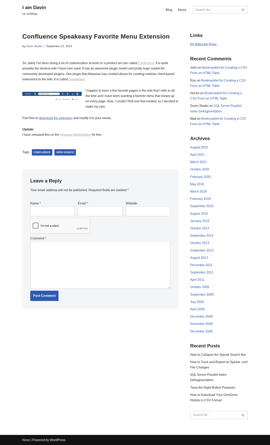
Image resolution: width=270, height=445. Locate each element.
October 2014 (199, 228)
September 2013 (201, 250)
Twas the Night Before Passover (212, 387)
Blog (169, 9)
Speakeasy (76, 79)
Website (131, 203)
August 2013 (199, 257)
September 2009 (201, 294)
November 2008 (201, 323)
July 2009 (197, 302)
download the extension (55, 118)
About (182, 9)
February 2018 (200, 198)
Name (35, 203)
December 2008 (201, 316)
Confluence (146, 63)
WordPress (57, 440)
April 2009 (197, 309)
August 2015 (199, 213)
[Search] (243, 10)
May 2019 (197, 184)
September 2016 (201, 206)
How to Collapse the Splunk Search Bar (218, 354)
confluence (42, 152)
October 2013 (199, 243)
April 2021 (197, 154)
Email (83, 203)
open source (65, 152)
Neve (26, 440)
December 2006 (201, 331)
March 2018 (198, 191)
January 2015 (199, 221)
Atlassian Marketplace (75, 134)
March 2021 (198, 162)
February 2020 (200, 176)
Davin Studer (34, 46)
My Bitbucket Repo (203, 44)
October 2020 (199, 169)
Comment (38, 238)
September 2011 (201, 272)
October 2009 (199, 287)
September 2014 (201, 235)
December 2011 (201, 265)
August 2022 (199, 147)
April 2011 (197, 279)
